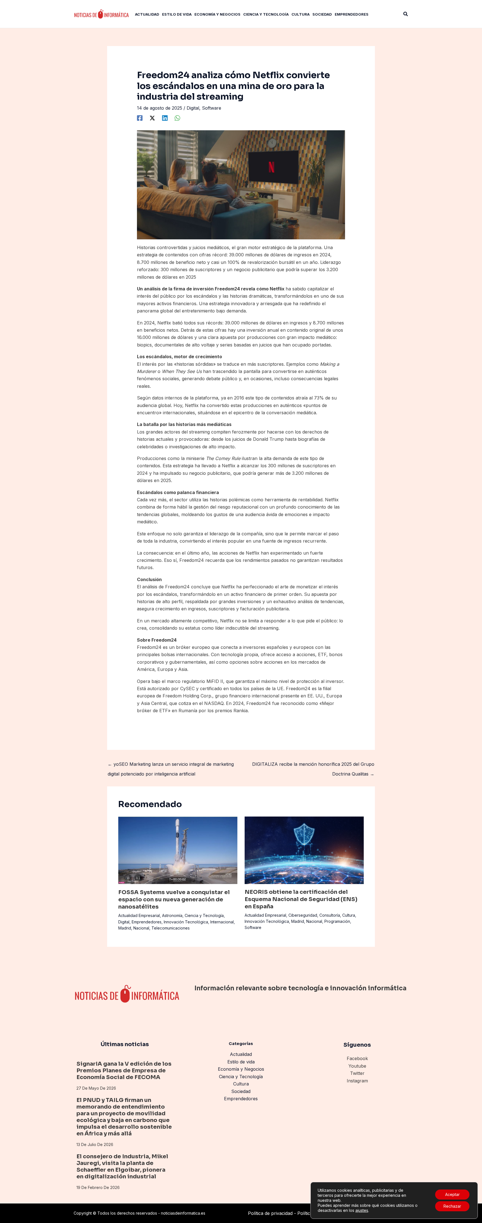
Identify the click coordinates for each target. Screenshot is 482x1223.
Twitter (357, 1073)
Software (211, 108)
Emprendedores (147, 921)
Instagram (357, 1081)
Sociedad (240, 1091)
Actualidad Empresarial (139, 915)
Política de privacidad (270, 1213)
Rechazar (452, 1206)
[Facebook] (140, 118)
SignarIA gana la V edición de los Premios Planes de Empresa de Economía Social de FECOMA (124, 1070)
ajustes (361, 1210)
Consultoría (329, 915)
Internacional (222, 921)
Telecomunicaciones (170, 928)
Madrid (124, 928)
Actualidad (241, 1054)
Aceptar (452, 1194)
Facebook (357, 1058)
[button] (405, 14)
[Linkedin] (165, 118)
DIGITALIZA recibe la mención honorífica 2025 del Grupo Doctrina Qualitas (313, 765)
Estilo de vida (241, 1062)
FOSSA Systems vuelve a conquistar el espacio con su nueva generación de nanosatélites (174, 899)
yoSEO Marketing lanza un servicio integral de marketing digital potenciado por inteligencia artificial (171, 765)
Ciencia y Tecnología (204, 915)
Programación (337, 921)
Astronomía (172, 915)
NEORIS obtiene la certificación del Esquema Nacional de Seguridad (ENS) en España (301, 899)
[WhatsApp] (177, 118)
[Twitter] (152, 118)
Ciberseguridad (302, 915)
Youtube (357, 1066)
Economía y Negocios (241, 1069)
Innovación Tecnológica (186, 921)
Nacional (141, 928)
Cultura (348, 915)
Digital (193, 108)
